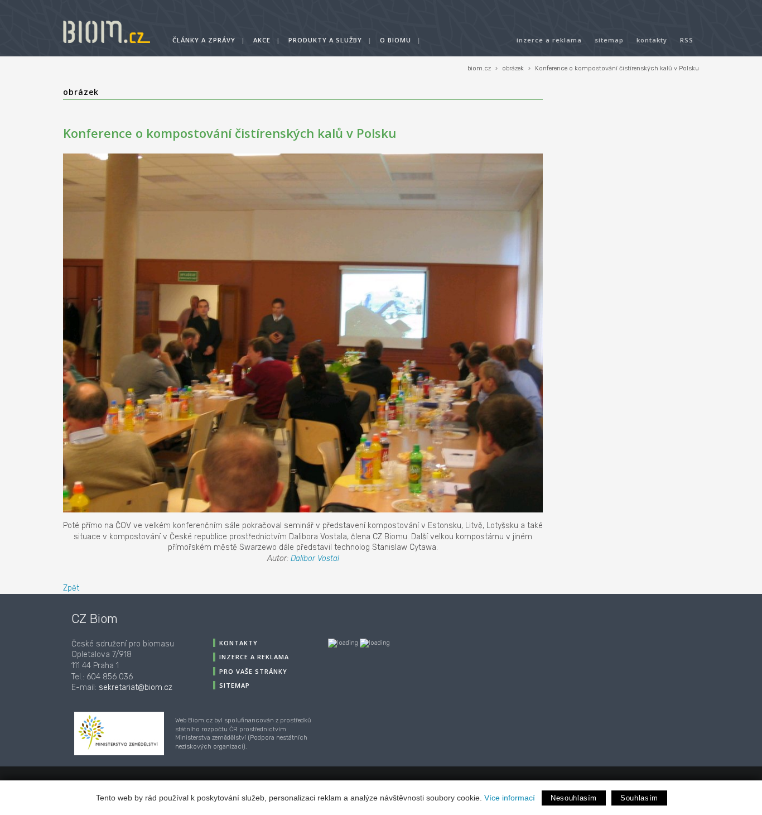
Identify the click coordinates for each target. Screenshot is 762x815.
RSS (686, 40)
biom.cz (479, 68)
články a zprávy (203, 40)
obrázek (513, 68)
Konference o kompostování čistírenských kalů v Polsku (617, 68)
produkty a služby (325, 40)
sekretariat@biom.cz (135, 687)
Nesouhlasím (574, 798)
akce (262, 40)
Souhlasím (639, 798)
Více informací (509, 797)
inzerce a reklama (549, 40)
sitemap (609, 40)
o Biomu (395, 40)
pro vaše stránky (253, 671)
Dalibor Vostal (315, 558)
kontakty (651, 40)
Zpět (71, 588)
